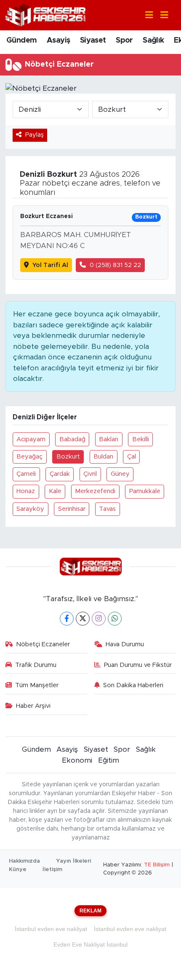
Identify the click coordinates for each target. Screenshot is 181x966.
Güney (120, 474)
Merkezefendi (95, 491)
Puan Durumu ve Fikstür (138, 665)
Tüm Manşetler (37, 685)
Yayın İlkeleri (73, 861)
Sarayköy (30, 509)
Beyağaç (29, 456)
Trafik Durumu (35, 665)
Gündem (21, 40)
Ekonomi (77, 760)
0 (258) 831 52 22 (115, 265)
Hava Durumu (125, 644)
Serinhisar (71, 509)
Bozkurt (68, 456)
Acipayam (30, 439)
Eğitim (108, 760)
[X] (83, 619)
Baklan (108, 439)
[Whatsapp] (115, 619)
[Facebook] (67, 619)
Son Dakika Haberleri (133, 685)
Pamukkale (144, 491)
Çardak (60, 474)
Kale (55, 491)
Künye (18, 869)
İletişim (52, 869)
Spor (124, 40)
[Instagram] (99, 619)
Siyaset (93, 40)
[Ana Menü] (160, 15)
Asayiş (58, 40)
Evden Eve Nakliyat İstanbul (90, 944)
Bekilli (140, 439)
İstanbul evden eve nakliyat (51, 929)
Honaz (25, 491)
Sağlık (153, 40)
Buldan (103, 456)
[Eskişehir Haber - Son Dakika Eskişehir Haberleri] (45, 14)
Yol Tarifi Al (50, 265)
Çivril (90, 474)
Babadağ (72, 439)
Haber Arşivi (33, 706)
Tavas (107, 509)
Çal (131, 456)
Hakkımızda (24, 861)
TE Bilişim (157, 865)
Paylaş (34, 135)
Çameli (26, 474)
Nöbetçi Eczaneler (43, 644)
